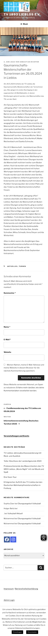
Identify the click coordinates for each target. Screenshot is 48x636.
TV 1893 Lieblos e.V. (22, 14)
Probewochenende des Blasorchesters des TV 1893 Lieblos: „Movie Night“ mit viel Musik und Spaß (24, 469)
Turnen (22, 266)
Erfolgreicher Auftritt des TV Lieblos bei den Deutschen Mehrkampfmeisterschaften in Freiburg (23, 485)
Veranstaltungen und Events (16, 436)
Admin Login (9, 600)
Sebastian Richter (29, 62)
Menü (25, 24)
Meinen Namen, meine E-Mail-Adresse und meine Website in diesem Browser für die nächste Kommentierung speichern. (24, 368)
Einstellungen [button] (17, 632)
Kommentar (10, 293)
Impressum (9, 589)
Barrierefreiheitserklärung (26, 589)
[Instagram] (13, 539)
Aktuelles (12, 266)
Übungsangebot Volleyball (29, 503)
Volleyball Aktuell (15, 513)
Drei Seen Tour (10, 477)
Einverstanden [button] (32, 632)
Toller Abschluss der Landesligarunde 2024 (22, 461)
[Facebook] (7, 539)
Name (7, 327)
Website (7, 352)
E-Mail (7, 339)
